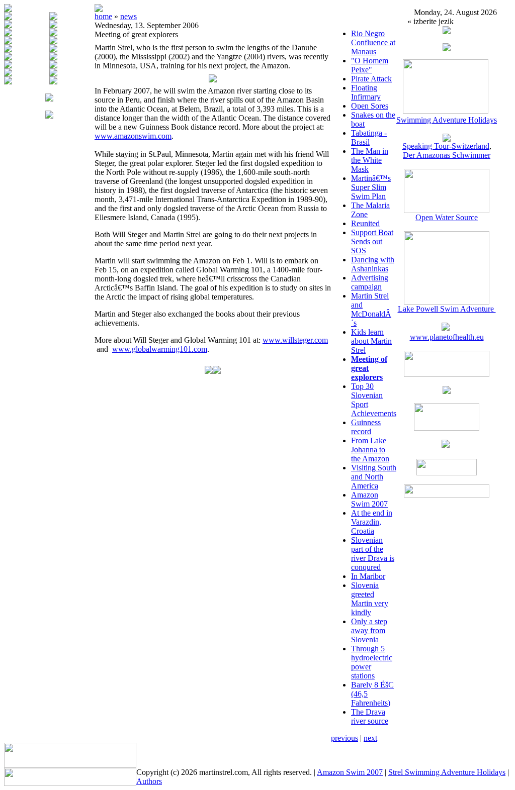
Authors (149, 781)
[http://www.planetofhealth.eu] (446, 328)
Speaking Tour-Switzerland (445, 146)
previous (344, 738)
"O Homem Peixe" (369, 65)
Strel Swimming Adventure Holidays (446, 772)
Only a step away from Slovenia (369, 630)
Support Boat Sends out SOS (372, 241)
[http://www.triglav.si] (446, 374)
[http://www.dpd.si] (447, 391)
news (128, 16)
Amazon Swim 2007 (369, 499)
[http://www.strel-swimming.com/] (445, 111)
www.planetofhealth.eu (447, 337)
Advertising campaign (369, 282)
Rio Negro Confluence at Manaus (373, 42)
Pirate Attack (371, 78)
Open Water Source (446, 217)
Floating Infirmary (366, 92)
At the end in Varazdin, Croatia (371, 522)
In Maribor (368, 576)
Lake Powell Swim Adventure (447, 309)
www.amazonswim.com (133, 136)
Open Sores (369, 106)
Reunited (365, 223)
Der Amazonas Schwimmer (446, 155)
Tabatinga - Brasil (369, 137)
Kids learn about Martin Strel (371, 341)
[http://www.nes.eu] (446, 428)
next (370, 738)
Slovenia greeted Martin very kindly (369, 599)
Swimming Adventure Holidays (446, 120)
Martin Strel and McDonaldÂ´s (371, 309)
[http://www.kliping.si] (446, 494)
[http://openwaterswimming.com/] (446, 210)
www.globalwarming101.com (159, 349)
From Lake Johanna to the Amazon (370, 449)
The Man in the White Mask (369, 160)
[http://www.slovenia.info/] (446, 445)
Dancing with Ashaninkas (372, 264)
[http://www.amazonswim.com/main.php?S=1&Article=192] (447, 139)
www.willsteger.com (295, 340)
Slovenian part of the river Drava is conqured (372, 553)
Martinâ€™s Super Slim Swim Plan (371, 187)
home (103, 16)
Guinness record (366, 427)
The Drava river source (369, 716)
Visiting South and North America (373, 476)
